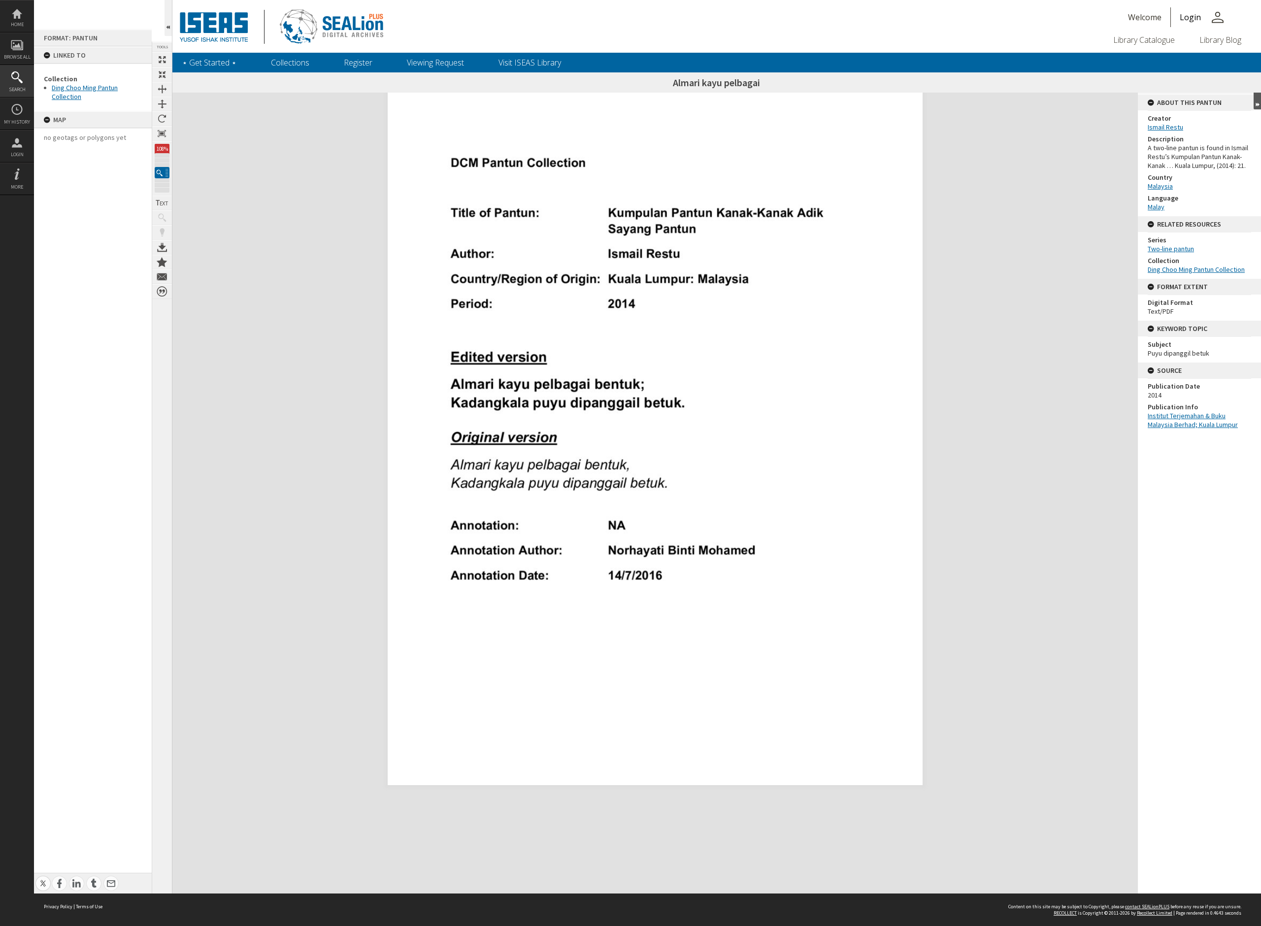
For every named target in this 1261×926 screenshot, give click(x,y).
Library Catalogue (1144, 39)
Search (17, 89)
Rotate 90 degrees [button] (162, 118)
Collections (290, 62)
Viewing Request (435, 62)
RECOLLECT (1065, 913)
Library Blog (1220, 39)
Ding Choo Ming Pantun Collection (1196, 269)
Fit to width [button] (162, 89)
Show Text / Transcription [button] (162, 203)
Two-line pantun (1171, 248)
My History (17, 122)
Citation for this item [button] (162, 291)
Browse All (17, 57)
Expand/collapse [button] (1257, 101)
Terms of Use (89, 906)
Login (17, 154)
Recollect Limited (1154, 913)
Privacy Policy (58, 906)
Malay (1156, 206)
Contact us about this (162, 276)
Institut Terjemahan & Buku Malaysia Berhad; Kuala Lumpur (1193, 420)
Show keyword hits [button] (162, 217)
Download (162, 247)
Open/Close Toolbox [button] (168, 18)
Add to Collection (162, 262)
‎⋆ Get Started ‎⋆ (209, 62)
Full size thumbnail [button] (162, 59)
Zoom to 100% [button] (162, 133)
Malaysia (1160, 186)
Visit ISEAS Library (529, 62)
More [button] (17, 187)
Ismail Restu (1165, 127)
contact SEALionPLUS (1147, 906)
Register (358, 62)
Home (17, 24)
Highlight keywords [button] (162, 232)
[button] (162, 172)
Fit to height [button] (162, 104)
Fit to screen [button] (162, 74)
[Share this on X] (43, 878)
